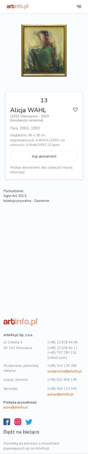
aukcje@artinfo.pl (60, 394)
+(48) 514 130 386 (62, 365)
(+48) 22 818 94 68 (62, 342)
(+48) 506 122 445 (62, 388)
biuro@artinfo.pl (15, 407)
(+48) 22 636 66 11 (62, 348)
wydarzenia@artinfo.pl (64, 371)
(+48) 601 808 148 (62, 379)
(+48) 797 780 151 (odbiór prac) (62, 355)
